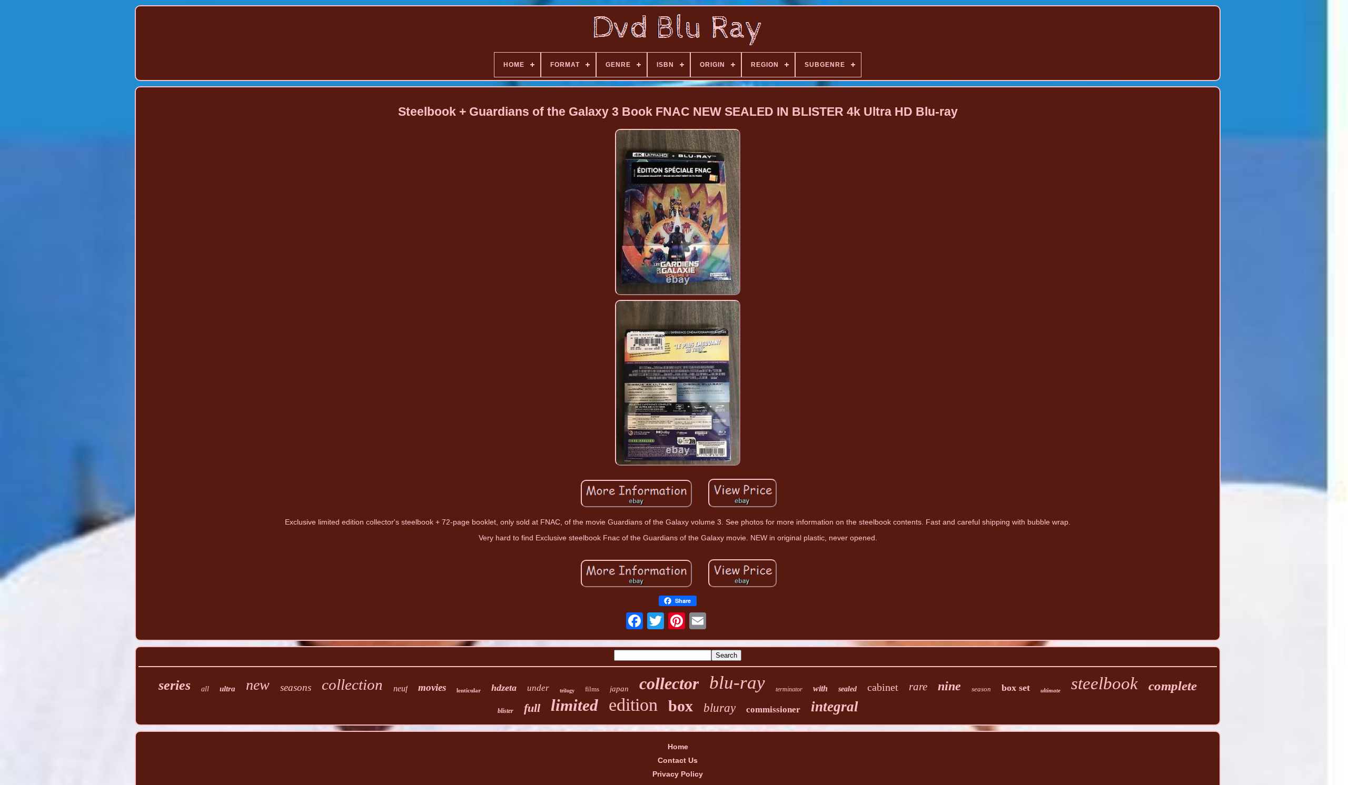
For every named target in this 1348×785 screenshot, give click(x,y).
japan (619, 689)
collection (352, 684)
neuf (400, 688)
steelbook (1104, 683)
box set (1016, 687)
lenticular (469, 690)
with (820, 688)
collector (669, 683)
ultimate (1050, 690)
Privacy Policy (677, 774)
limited (574, 705)
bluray (719, 707)
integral (834, 706)
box (680, 705)
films (592, 689)
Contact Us (678, 760)
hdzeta (504, 687)
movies (432, 687)
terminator (789, 689)
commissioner (773, 709)
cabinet (882, 687)
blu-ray (737, 682)
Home (678, 746)
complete (1172, 686)
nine (949, 686)
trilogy (567, 690)
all (205, 689)
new (258, 685)
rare (918, 686)
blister (505, 710)
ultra (227, 689)
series (174, 685)
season (981, 689)
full (532, 707)
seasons (295, 687)
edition (633, 704)
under (538, 688)
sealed (847, 689)
